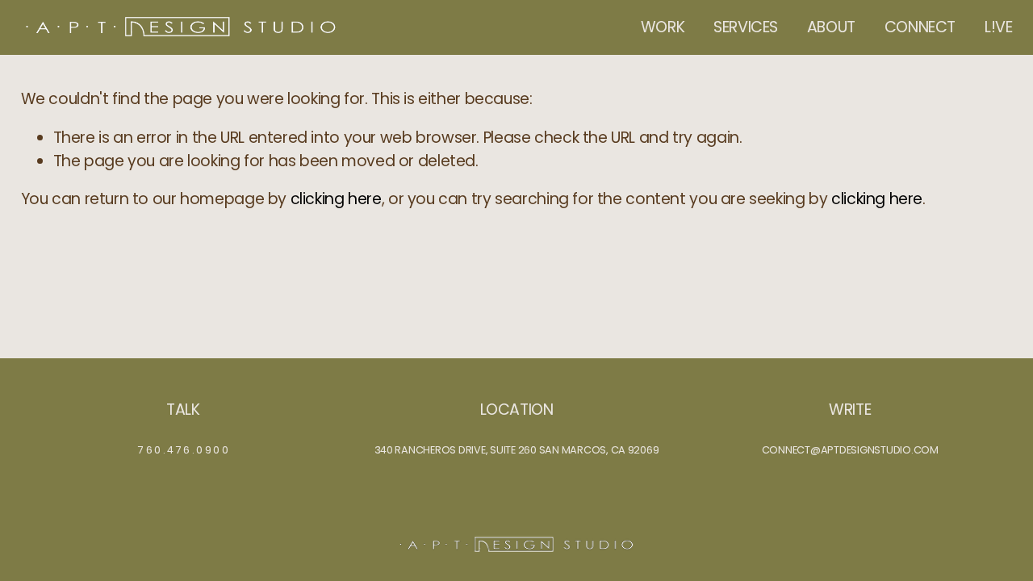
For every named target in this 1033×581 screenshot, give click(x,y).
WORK (662, 27)
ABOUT (831, 27)
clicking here (336, 199)
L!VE (998, 27)
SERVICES (745, 27)
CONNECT (920, 27)
